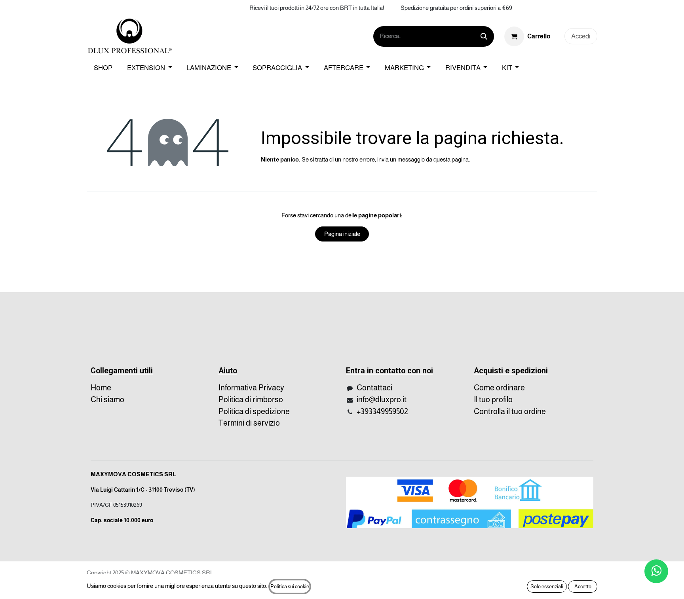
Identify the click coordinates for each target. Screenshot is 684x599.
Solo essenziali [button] (546, 586)
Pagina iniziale (342, 233)
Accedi (581, 36)
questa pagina (451, 159)
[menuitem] (103, 68)
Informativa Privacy (251, 387)
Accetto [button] (582, 586)
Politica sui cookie (289, 586)
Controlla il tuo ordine (510, 411)
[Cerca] (484, 36)
